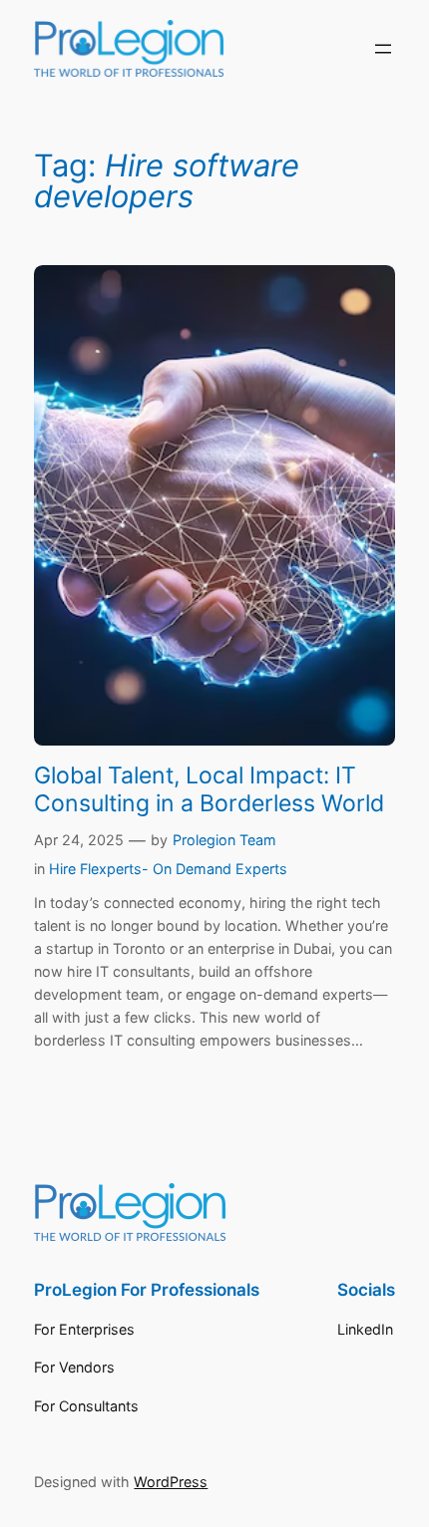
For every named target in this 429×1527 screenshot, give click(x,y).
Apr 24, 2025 (79, 839)
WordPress (171, 1481)
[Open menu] (383, 49)
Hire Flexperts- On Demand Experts (168, 868)
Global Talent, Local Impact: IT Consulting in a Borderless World (209, 790)
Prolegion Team (224, 839)
